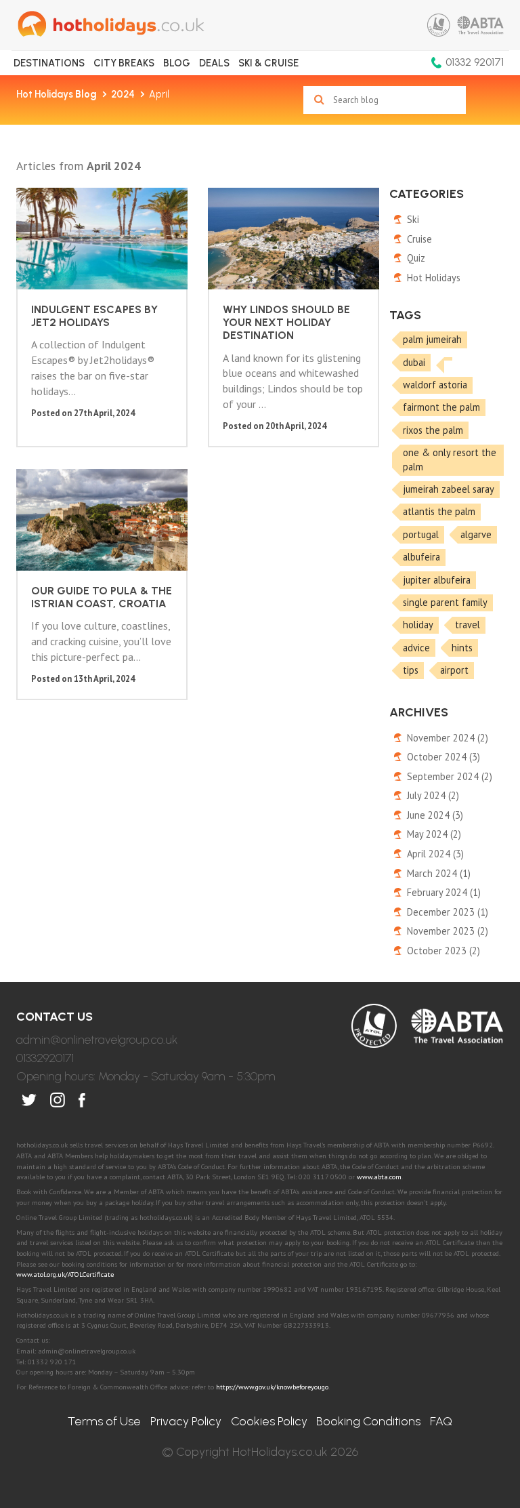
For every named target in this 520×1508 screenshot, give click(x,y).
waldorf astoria (435, 384)
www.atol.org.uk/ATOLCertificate (65, 1274)
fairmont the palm (441, 407)
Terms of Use (104, 1421)
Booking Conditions (368, 1421)
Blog (176, 63)
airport (454, 670)
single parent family (445, 602)
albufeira (421, 556)
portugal (421, 534)
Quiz (416, 257)
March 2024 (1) (439, 873)
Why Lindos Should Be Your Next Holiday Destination (286, 322)
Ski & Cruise (268, 63)
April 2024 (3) (435, 853)
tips (410, 670)
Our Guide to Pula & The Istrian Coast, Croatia (101, 597)
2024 (123, 94)
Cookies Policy (269, 1421)
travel (467, 624)
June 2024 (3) (435, 815)
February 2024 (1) (444, 892)
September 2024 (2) (449, 776)
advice (416, 647)
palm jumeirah (432, 339)
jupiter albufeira (437, 579)
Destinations (49, 63)
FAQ (441, 1421)
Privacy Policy (185, 1421)
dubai (414, 362)
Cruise (419, 238)
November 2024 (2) (447, 737)
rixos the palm (433, 430)
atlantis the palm (439, 511)
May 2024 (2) (434, 834)
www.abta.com (379, 1176)
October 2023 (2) (443, 950)
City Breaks (123, 63)
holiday (418, 624)
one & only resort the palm (449, 459)
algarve (476, 534)
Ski (413, 219)
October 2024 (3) (443, 756)
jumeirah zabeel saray (448, 489)
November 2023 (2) (447, 930)
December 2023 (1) (447, 911)
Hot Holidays (56, 94)
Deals (214, 63)
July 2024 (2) (433, 795)
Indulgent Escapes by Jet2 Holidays (94, 316)
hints (462, 647)
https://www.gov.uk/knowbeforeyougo (272, 1386)
